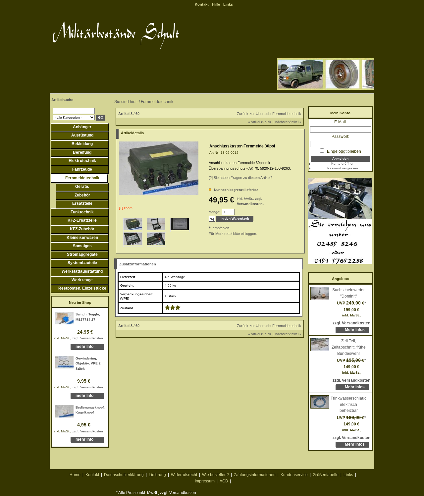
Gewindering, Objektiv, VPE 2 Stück (88, 363)
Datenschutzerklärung (124, 474)
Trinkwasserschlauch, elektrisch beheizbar (348, 404)
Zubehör (82, 195)
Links (228, 4)
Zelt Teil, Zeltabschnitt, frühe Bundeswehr (349, 347)
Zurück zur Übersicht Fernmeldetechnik (269, 114)
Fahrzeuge (82, 169)
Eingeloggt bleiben (343, 151)
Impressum (205, 481)
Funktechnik (82, 212)
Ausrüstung (82, 135)
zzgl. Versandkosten (87, 338)
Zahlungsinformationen (255, 474)
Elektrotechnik (82, 160)
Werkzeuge (82, 280)
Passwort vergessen (342, 168)
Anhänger (82, 127)
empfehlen (213, 228)
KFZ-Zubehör (82, 229)
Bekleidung (82, 143)
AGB (224, 481)
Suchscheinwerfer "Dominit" (348, 293)
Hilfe (216, 4)
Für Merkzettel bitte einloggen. (209, 234)
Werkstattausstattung (82, 271)
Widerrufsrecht (184, 474)
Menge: (214, 212)
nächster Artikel (288, 122)
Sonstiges (82, 246)
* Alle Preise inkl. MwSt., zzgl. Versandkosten (156, 492)
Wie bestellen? (215, 474)
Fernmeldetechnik (82, 178)
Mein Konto (340, 113)
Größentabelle (326, 474)
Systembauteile (82, 262)
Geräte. (82, 186)
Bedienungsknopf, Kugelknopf (90, 410)
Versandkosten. (250, 204)
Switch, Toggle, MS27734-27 (88, 316)
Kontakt (202, 4)
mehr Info (84, 346)
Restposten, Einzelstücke (82, 288)
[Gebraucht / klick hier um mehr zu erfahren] (173, 309)
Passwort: (340, 136)
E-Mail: (340, 122)
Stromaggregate (82, 254)
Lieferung (157, 474)
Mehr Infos (355, 329)
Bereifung (82, 152)
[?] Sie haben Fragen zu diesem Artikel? (240, 178)
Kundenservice (294, 474)
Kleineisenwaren (82, 237)
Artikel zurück (259, 122)
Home (75, 474)
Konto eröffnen (342, 163)
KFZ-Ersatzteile (82, 220)
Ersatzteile (82, 203)
